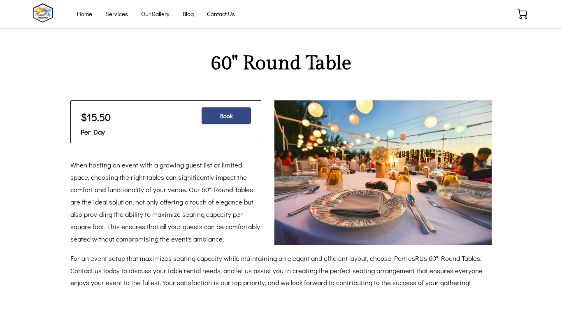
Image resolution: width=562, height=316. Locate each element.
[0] (522, 14)
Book (226, 116)
